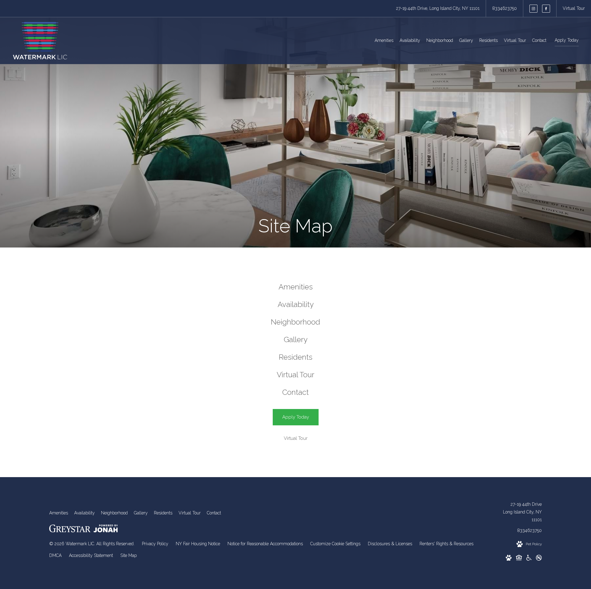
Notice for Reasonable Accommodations (265, 543)
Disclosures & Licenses (390, 543)
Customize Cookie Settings (335, 543)
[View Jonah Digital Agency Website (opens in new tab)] (106, 530)
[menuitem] (384, 40)
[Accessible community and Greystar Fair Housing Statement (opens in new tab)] (529, 559)
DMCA (55, 555)
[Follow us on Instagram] (533, 9)
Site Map (128, 555)
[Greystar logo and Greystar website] (69, 530)
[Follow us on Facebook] (546, 9)
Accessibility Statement (91, 555)
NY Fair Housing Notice (198, 543)
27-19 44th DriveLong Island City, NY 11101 (522, 512)
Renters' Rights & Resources (446, 543)
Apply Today (567, 40)
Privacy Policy (155, 543)
